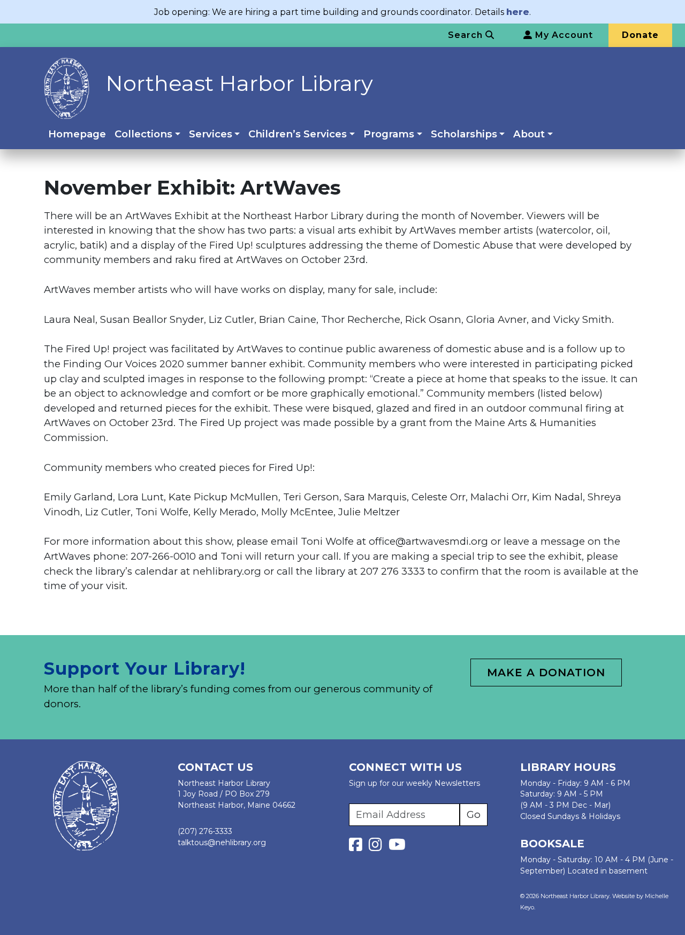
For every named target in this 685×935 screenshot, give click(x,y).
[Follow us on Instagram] (377, 847)
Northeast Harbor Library (239, 83)
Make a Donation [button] (546, 672)
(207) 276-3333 (205, 831)
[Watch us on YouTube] (397, 847)
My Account (562, 35)
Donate (640, 35)
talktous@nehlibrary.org (222, 842)
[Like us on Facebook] (358, 847)
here (517, 11)
